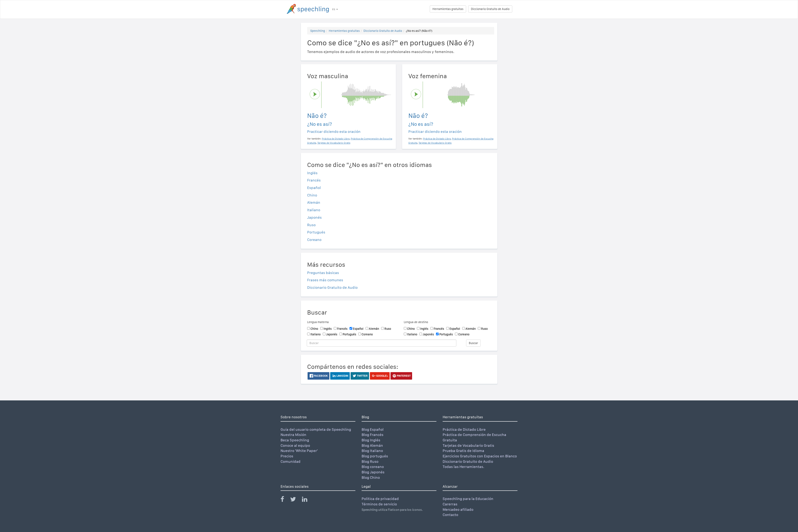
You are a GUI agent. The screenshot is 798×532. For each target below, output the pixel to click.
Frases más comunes (325, 280)
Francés (314, 180)
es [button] (334, 9)
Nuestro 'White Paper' (299, 450)
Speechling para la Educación (468, 498)
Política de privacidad (380, 498)
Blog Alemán (372, 445)
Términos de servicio (379, 504)
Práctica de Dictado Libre (464, 429)
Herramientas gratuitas (447, 9)
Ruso (311, 225)
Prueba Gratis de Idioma (463, 450)
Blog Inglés (371, 440)
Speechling (317, 30)
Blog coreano (373, 466)
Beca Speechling (295, 440)
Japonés (314, 217)
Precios (287, 456)
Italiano (313, 210)
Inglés (312, 173)
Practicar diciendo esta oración (334, 131)
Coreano (314, 239)
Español (314, 187)
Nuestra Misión (293, 434)
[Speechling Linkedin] (307, 500)
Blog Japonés (373, 472)
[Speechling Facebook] (285, 500)
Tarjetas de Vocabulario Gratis (468, 445)
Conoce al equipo (295, 445)
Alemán (313, 202)
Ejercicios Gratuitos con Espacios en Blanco (480, 456)
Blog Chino (371, 477)
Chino (312, 195)
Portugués (316, 232)
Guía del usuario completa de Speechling (316, 429)
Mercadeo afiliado (458, 509)
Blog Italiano (372, 450)
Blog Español (373, 429)
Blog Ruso (370, 461)
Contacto (450, 514)
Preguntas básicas (323, 272)
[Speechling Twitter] (295, 500)
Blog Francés (372, 434)
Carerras (450, 504)
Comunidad (290, 461)
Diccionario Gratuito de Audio (490, 9)
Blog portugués (375, 456)
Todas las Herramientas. (463, 466)
